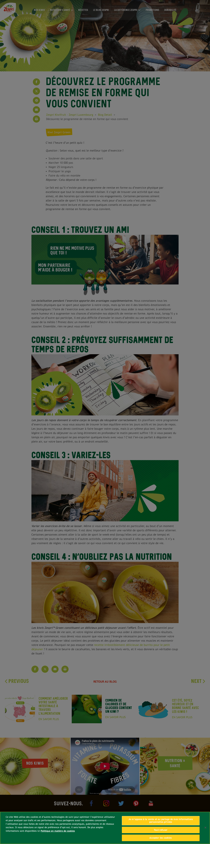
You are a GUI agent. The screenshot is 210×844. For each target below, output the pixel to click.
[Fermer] (205, 827)
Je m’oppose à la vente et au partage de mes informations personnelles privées (160, 820)
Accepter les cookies (160, 837)
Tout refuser (160, 830)
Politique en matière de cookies (58, 831)
